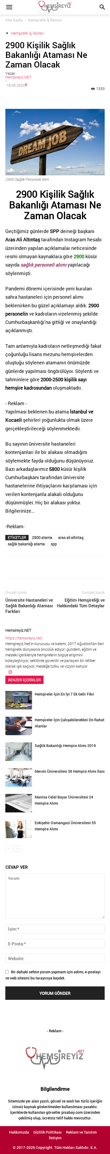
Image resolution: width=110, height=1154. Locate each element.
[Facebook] (27, 96)
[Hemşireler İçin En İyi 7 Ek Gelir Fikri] (18, 700)
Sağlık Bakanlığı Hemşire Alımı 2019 (65, 745)
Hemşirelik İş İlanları (45, 20)
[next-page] (17, 848)
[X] (39, 96)
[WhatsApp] (52, 96)
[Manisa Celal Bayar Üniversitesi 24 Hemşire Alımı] (18, 803)
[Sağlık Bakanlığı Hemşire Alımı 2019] (18, 751)
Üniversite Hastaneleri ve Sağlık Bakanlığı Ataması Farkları (29, 605)
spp (54, 543)
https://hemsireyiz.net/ (24, 638)
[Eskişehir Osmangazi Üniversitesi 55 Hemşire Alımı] (18, 829)
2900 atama (42, 537)
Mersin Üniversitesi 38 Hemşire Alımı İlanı (70, 771)
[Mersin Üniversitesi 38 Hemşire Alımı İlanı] (18, 777)
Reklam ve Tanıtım (81, 1132)
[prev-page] (8, 848)
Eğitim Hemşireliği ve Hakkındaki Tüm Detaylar (81, 602)
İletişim (55, 1137)
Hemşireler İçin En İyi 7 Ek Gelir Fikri (64, 694)
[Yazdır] (76, 96)
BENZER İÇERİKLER (24, 679)
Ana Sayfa (14, 20)
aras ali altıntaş (71, 537)
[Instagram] (10, 672)
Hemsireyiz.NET (18, 77)
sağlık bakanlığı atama (26, 543)
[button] (9, 7)
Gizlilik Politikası (47, 1132)
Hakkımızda (19, 1132)
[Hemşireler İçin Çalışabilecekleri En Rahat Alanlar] (18, 726)
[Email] (64, 96)
